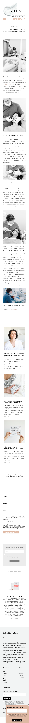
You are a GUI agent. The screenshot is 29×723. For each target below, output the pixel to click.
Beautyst (5, 682)
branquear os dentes (8, 79)
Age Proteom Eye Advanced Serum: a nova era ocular (13, 402)
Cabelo (5, 673)
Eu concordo (9, 521)
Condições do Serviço (10, 557)
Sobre (20, 672)
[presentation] (3, 574)
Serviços (21, 675)
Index (4, 680)
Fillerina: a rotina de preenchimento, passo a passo (14, 447)
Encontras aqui (14, 618)
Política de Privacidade (16, 556)
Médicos (21, 673)
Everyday (5, 679)
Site (4, 510)
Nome (5, 496)
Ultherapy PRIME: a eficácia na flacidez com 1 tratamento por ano (14, 355)
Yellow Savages (13, 309)
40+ (4, 677)
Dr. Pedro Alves (7, 84)
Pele (4, 672)
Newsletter (21, 677)
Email (5, 503)
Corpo (4, 675)
